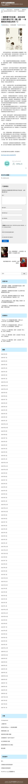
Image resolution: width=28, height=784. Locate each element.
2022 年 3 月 (4, 536)
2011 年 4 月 (4, 595)
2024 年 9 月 (4, 431)
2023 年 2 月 (4, 497)
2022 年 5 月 (4, 529)
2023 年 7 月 (4, 480)
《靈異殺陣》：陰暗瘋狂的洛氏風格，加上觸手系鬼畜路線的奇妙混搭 (13, 291)
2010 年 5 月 (4, 634)
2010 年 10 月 (4, 616)
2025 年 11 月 (4, 385)
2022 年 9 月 (4, 515)
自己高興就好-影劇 (5, 741)
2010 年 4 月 (4, 637)
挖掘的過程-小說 (5, 730)
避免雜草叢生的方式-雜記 (7, 744)
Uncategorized (4, 720)
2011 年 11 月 (4, 581)
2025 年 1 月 (4, 420)
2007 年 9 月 (4, 700)
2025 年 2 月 (4, 417)
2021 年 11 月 (4, 550)
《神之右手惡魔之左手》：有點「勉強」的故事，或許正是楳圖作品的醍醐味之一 (13, 301)
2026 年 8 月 (4, 354)
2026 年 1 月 (4, 378)
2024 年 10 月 (4, 427)
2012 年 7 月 (4, 560)
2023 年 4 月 (4, 490)
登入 (2, 761)
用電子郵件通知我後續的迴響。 (8, 232)
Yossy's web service (20, 782)
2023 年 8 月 (4, 476)
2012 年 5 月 (4, 567)
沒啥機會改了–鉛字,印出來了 (8, 737)
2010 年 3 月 (4, 641)
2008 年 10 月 (4, 676)
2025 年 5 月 (4, 406)
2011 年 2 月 (4, 602)
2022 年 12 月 (4, 504)
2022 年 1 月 (4, 543)
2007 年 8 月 (4, 704)
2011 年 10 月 (4, 585)
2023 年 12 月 (4, 462)
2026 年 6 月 (4, 361)
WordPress (10, 782)
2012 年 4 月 (4, 571)
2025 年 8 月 (4, 396)
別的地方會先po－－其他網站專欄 (9, 25)
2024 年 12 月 (4, 424)
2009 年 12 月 (4, 648)
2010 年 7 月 (4, 627)
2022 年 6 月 (4, 525)
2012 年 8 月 (4, 557)
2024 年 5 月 (4, 445)
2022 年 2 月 (4, 539)
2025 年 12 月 (4, 382)
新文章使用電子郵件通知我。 (8, 237)
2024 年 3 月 (4, 452)
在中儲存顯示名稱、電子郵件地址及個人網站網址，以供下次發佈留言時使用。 (14, 226)
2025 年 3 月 (4, 413)
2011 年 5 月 (4, 592)
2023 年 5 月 (4, 487)
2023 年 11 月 (4, 466)
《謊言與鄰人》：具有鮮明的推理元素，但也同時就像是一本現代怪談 (13, 306)
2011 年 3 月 (4, 599)
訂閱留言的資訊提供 (6, 768)
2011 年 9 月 (4, 588)
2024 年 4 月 (4, 448)
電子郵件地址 (5, 212)
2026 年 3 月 (4, 371)
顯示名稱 (4, 207)
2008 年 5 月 (4, 690)
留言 (3, 195)
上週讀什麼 (3, 723)
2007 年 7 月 (4, 707)
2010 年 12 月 (4, 609)
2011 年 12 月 (4, 578)
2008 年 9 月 (4, 679)
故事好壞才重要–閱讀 (6, 734)
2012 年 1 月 (4, 574)
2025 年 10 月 (4, 389)
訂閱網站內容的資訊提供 (7, 764)
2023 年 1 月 (4, 501)
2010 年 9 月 (4, 620)
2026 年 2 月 (4, 375)
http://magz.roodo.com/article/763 (8, 155)
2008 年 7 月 (4, 683)
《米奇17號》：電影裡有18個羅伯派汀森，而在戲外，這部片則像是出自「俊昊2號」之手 (12, 296)
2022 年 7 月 (4, 522)
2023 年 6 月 (4, 483)
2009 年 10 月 (4, 655)
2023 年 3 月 (4, 494)
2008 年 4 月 (4, 693)
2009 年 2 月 (4, 672)
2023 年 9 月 (4, 473)
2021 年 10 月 (4, 553)
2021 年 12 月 (4, 546)
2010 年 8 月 (4, 623)
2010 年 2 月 (4, 644)
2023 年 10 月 (4, 469)
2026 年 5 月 (4, 364)
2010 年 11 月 (4, 613)
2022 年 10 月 (4, 511)
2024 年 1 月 (4, 459)
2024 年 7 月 (4, 438)
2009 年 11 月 (4, 651)
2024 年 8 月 (4, 434)
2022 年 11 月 (4, 508)
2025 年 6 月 (4, 403)
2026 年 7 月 (4, 357)
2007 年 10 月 (4, 697)
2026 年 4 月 (4, 368)
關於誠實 (3, 748)
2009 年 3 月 (4, 669)
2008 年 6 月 (4, 686)
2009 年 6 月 (4, 665)
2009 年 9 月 (4, 658)
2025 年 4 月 (4, 410)
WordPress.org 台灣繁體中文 (8, 771)
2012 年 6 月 (4, 564)
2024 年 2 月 (4, 455)
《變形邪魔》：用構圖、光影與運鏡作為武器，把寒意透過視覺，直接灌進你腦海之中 (13, 286)
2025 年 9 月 (4, 392)
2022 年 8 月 (4, 518)
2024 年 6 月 (4, 441)
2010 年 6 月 (4, 630)
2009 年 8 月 (4, 662)
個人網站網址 (4, 218)
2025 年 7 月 (4, 399)
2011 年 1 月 (4, 606)
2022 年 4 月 (4, 532)
